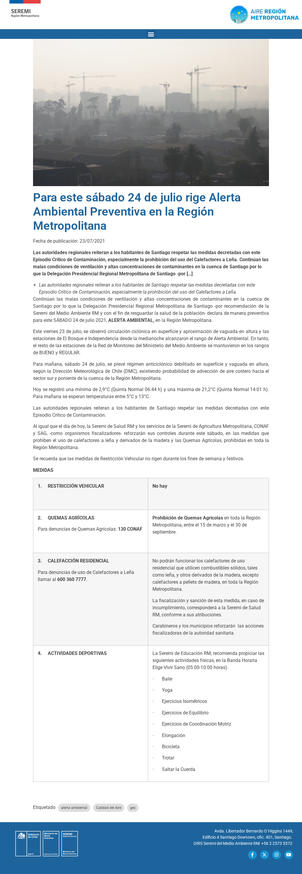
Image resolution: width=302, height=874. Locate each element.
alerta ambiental (74, 808)
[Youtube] (288, 854)
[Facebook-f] (252, 854)
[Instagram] (276, 854)
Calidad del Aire (108, 808)
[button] (151, 34)
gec (133, 808)
